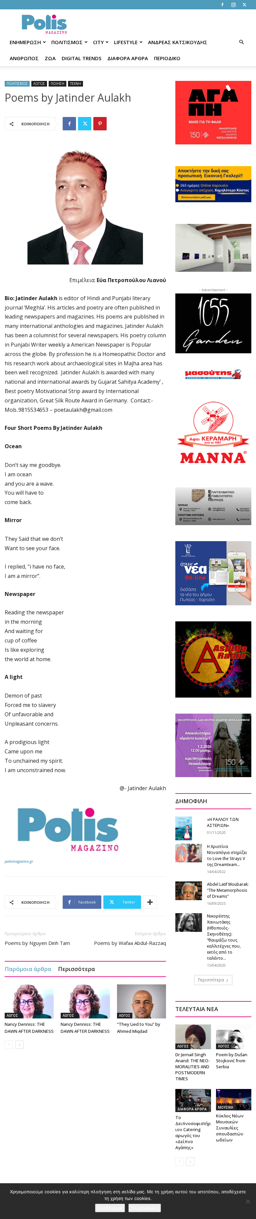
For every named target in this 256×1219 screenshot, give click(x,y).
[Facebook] (222, 4)
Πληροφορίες (144, 1208)
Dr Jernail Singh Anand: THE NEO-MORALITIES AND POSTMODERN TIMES (192, 1067)
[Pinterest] (100, 123)
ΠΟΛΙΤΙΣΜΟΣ (67, 42)
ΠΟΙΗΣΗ (57, 83)
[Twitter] (244, 4)
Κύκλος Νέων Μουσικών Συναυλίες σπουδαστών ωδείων (230, 1128)
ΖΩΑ (50, 58)
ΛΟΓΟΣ (39, 83)
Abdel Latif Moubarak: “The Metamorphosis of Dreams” (228, 890)
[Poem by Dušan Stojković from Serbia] (234, 1036)
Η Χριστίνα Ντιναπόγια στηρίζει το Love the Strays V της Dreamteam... (227, 855)
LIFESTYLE (126, 42)
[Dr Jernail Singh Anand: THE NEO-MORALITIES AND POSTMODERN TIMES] (193, 1036)
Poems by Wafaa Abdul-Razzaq (130, 943)
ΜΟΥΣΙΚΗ (225, 1107)
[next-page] (19, 1045)
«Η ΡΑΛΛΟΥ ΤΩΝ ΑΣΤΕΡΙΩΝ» (223, 822)
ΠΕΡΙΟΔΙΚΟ (167, 58)
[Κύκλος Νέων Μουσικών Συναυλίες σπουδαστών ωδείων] (234, 1100)
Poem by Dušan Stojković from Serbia (231, 1061)
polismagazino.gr (19, 861)
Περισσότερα (76, 969)
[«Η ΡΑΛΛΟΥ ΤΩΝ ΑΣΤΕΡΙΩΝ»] (188, 828)
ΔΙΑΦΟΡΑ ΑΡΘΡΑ (127, 58)
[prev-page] (9, 1045)
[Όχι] (247, 1201)
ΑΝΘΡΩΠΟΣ (24, 58)
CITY (98, 42)
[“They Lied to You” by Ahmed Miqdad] (141, 1001)
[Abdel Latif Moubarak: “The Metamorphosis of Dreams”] (188, 890)
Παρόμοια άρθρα (28, 969)
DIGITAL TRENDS (81, 58)
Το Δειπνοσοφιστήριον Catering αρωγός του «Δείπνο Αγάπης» (193, 1132)
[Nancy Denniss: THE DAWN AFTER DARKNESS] (29, 1001)
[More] (150, 902)
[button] (241, 42)
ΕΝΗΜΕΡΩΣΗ (25, 42)
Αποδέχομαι (110, 1208)
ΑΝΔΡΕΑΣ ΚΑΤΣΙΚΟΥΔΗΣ (177, 42)
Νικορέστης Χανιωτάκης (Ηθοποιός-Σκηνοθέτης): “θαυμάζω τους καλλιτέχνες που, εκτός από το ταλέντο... (224, 937)
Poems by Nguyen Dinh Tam (37, 943)
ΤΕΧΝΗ (75, 83)
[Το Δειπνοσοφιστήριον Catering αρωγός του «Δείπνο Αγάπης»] (193, 1100)
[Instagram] (233, 4)
